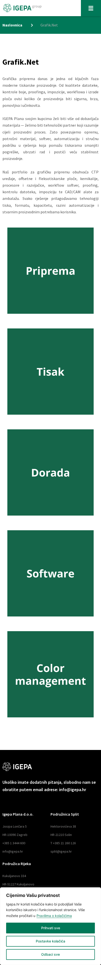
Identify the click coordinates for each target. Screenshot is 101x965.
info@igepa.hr (12, 851)
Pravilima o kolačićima (54, 916)
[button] (91, 8)
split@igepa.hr (61, 851)
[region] (50, 926)
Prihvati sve (50, 928)
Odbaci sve (50, 954)
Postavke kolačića (50, 941)
